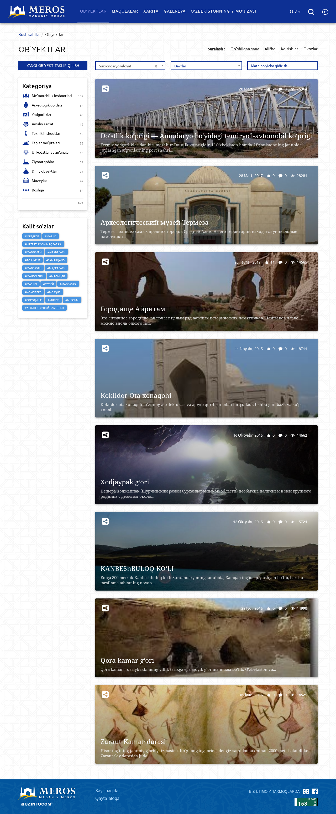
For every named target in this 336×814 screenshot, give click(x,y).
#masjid (50, 236)
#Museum (71, 300)
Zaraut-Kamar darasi (133, 741)
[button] (325, 12)
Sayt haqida (106, 791)
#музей (48, 284)
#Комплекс (33, 292)
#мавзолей (33, 252)
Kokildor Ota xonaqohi (136, 395)
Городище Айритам (133, 309)
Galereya (175, 11)
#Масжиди (57, 276)
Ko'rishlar (289, 48)
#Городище (33, 300)
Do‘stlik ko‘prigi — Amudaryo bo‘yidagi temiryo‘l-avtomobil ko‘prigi (206, 136)
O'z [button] (294, 12)
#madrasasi (68, 284)
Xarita (151, 11)
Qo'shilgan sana (244, 48)
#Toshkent (32, 260)
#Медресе (32, 236)
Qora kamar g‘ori (127, 660)
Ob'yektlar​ (93, 11)
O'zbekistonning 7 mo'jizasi (223, 11)
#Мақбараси (56, 252)
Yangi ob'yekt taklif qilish (53, 65)
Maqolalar (125, 11)
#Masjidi (31, 284)
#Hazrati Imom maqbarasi (43, 244)
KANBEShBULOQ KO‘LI (137, 568)
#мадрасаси (56, 268)
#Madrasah (33, 268)
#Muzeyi (53, 300)
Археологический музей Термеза (155, 222)
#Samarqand (55, 260)
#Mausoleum (34, 276)
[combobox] (130, 65)
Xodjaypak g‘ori (125, 482)
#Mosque (53, 292)
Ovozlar (310, 48)
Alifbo (270, 48)
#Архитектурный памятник (44, 308)
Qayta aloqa (107, 798)
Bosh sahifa (28, 34)
